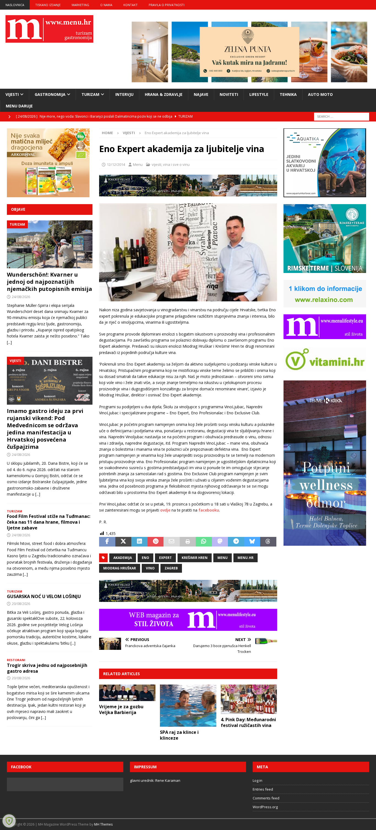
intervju (124, 94)
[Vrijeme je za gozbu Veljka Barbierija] (127, 693)
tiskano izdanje (48, 5)
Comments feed (266, 798)
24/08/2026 (21, 296)
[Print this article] (188, 542)
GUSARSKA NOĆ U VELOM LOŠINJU (44, 596)
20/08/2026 (21, 603)
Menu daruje (19, 106)
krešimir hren (195, 557)
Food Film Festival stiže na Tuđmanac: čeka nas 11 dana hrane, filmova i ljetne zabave (48, 522)
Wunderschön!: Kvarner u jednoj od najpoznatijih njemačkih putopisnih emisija (49, 282)
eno (145, 557)
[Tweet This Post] (123, 542)
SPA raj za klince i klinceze (179, 735)
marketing (80, 5)
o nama (106, 5)
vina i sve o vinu (176, 164)
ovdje (165, 510)
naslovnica (15, 5)
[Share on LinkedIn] (139, 542)
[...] (9, 342)
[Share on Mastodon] (220, 542)
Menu (138, 164)
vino (150, 568)
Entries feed (263, 789)
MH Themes (103, 824)
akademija (122, 557)
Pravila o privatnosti (166, 5)
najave (201, 94)
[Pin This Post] (156, 542)
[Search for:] (341, 116)
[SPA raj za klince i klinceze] (188, 706)
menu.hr (246, 557)
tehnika (288, 94)
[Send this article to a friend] (171, 542)
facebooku (208, 510)
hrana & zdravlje (163, 94)
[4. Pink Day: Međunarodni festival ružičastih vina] (249, 699)
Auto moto (320, 94)
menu (222, 557)
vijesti (12, 94)
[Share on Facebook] (107, 542)
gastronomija (50, 94)
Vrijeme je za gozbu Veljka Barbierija (121, 709)
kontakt (130, 5)
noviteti (229, 94)
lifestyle (258, 94)
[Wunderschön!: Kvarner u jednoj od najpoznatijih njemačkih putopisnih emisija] (49, 244)
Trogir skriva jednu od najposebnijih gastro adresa (47, 668)
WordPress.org (265, 806)
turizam (90, 94)
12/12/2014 (116, 164)
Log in (257, 780)
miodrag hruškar (119, 568)
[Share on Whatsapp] (204, 542)
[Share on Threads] (268, 542)
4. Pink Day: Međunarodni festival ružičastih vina (248, 722)
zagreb (171, 568)
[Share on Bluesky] (252, 542)
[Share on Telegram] (236, 542)
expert (165, 557)
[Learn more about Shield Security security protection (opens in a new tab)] (9, 821)
